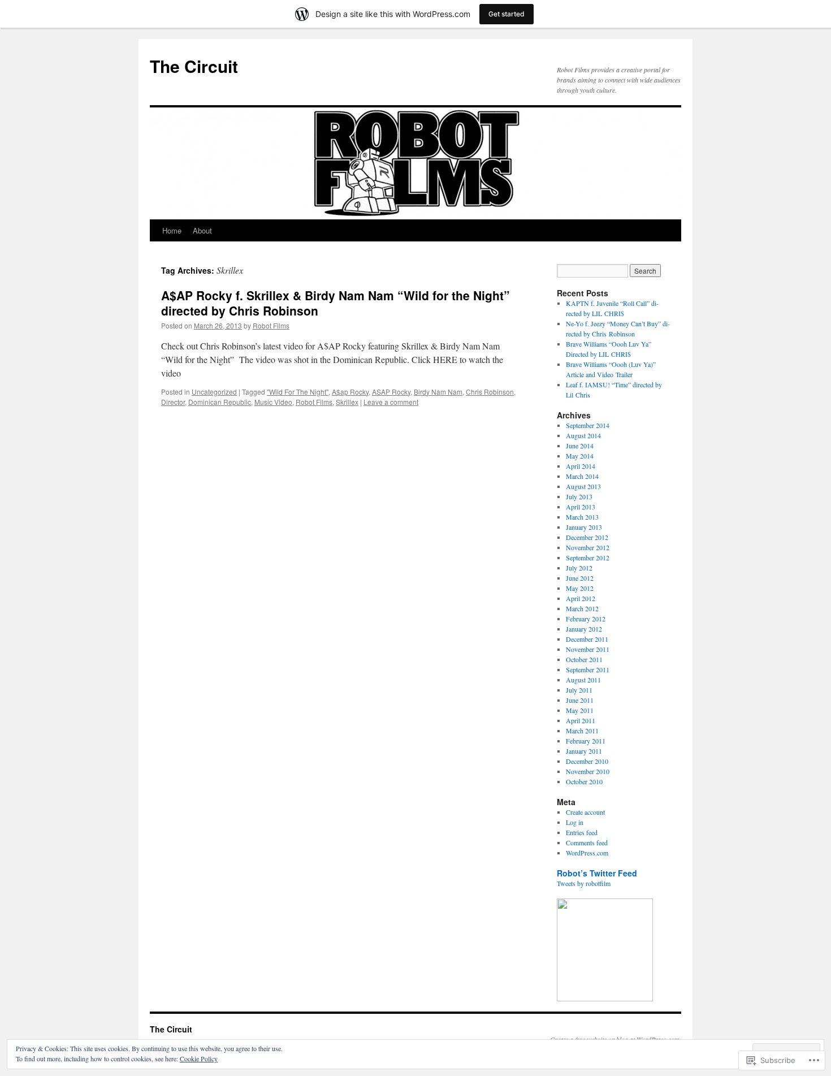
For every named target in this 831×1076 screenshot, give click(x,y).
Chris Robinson (490, 391)
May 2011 (580, 710)
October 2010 (584, 781)
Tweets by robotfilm (584, 883)
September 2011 (587, 669)
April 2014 (580, 465)
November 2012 (587, 547)
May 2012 (580, 588)
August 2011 (583, 679)
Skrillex (347, 402)
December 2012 (587, 537)
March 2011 (582, 730)
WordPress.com (587, 852)
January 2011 (584, 750)
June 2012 (580, 577)
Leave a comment (390, 402)
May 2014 (580, 455)
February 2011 (585, 740)
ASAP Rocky (391, 391)
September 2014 (587, 425)
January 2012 (584, 628)
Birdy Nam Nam (438, 391)
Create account (585, 811)
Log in (574, 822)
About (202, 230)
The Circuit (194, 66)
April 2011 (580, 720)
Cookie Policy (199, 1058)
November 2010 (587, 771)
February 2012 (585, 618)
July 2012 (579, 567)
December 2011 (587, 638)
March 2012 (582, 608)
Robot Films (271, 325)
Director (173, 402)
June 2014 (580, 445)
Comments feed (587, 842)
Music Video (273, 402)
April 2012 (580, 598)
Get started (506, 14)
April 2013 (580, 506)
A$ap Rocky (350, 391)
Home (171, 230)
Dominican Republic (219, 402)
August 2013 (583, 486)
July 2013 (579, 496)
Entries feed (582, 832)
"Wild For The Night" (297, 391)
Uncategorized (214, 391)
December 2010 (587, 761)
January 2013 (584, 526)
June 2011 (580, 700)
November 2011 (587, 649)
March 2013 (582, 516)
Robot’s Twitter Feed (597, 873)
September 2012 (587, 557)
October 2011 (584, 659)
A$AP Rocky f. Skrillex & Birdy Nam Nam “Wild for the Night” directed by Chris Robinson (335, 303)
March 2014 (582, 476)
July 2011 (579, 689)
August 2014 (583, 435)
